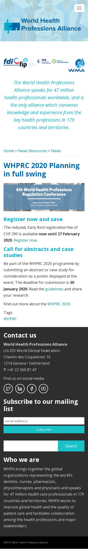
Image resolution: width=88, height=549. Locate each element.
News (56, 150)
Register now (25, 240)
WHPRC (10, 318)
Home (9, 150)
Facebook (31, 388)
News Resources (32, 150)
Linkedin (20, 388)
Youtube (43, 388)
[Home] (43, 23)
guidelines (54, 289)
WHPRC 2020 (58, 303)
